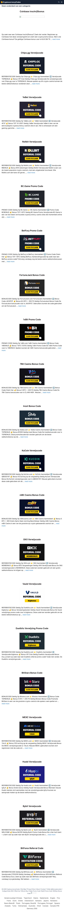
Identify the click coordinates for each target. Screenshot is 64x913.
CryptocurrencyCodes (13, 889)
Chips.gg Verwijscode (32, 53)
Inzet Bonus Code (32, 406)
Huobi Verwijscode (32, 761)
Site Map (23, 889)
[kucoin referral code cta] (32, 471)
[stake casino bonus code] (32, 427)
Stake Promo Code (34, 891)
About (38, 889)
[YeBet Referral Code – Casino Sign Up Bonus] (32, 118)
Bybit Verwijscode (32, 806)
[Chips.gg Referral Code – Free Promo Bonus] (32, 73)
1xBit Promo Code (32, 319)
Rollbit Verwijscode (32, 141)
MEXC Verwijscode (32, 717)
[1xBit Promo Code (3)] (32, 340)
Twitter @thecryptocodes (54, 889)
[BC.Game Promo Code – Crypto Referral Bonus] (32, 207)
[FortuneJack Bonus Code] (32, 296)
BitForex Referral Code (32, 848)
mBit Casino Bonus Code (32, 495)
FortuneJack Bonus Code (32, 275)
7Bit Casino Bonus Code (32, 364)
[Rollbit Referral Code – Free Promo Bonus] (32, 162)
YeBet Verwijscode (32, 97)
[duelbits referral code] (32, 649)
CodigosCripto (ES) (7, 891)
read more (56, 39)
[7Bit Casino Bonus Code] (32, 384)
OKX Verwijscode (32, 539)
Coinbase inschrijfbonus (32, 11)
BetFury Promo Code (32, 230)
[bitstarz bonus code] (32, 693)
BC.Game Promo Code (32, 186)
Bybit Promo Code (46, 891)
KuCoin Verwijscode (32, 450)
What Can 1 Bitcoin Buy (21, 891)
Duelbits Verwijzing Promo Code (32, 628)
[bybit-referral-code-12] (32, 827)
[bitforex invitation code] (32, 869)
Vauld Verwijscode (32, 584)
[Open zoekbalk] (58, 2)
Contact (43, 889)
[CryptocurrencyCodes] (11, 2)
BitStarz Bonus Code (32, 673)
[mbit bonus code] (32, 516)
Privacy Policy (31, 889)
